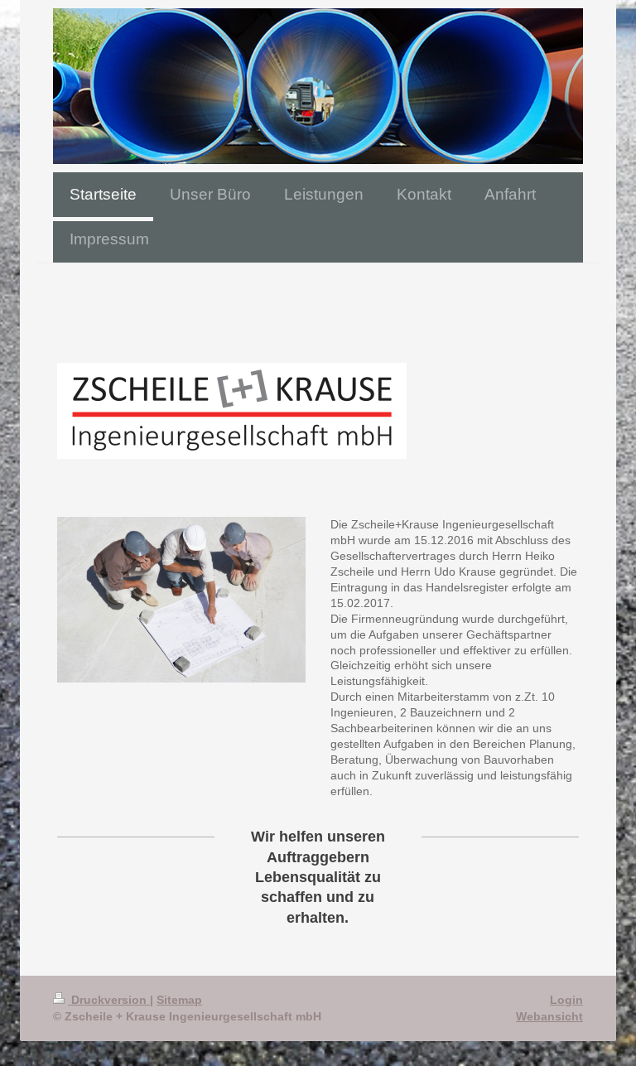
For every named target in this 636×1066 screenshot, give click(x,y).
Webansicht (549, 1016)
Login (566, 999)
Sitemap (179, 999)
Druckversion (109, 999)
